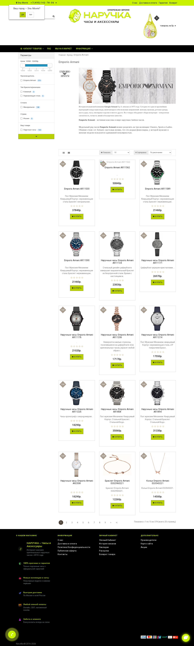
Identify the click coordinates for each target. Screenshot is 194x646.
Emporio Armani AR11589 (157, 188)
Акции (144, 547)
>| (116, 522)
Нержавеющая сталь (33, 96)
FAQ (49, 48)
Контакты (62, 554)
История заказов (107, 544)
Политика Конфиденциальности (74, 547)
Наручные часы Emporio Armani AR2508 (76, 482)
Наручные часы (32, 130)
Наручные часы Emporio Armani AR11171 (157, 261)
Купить (78, 216)
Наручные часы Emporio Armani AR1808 (117, 410)
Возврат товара (107, 554)
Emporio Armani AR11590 (76, 260)
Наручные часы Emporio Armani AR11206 (117, 336)
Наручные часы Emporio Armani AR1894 (157, 410)
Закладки (104, 547)
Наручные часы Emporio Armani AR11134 (117, 261)
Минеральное (31, 107)
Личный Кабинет (107, 540)
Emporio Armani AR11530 (76, 188)
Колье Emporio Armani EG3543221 (157, 482)
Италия (27, 119)
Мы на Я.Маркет (63, 48)
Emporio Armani (32, 80)
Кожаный (28, 92)
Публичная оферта (67, 551)
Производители (149, 540)
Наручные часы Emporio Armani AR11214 (157, 336)
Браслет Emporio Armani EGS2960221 (117, 482)
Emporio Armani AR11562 (117, 167)
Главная (62, 55)
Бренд (69, 55)
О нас (60, 540)
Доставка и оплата (67, 544)
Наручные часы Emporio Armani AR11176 (76, 336)
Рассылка (104, 551)
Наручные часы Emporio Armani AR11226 (76, 410)
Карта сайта (147, 544)
